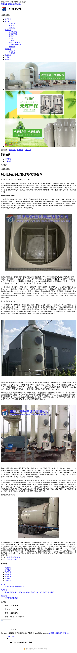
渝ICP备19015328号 (56, 633)
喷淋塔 (11, 36)
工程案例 (8, 55)
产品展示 (8, 30)
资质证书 (12, 25)
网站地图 (4, 4)
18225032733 (9, 637)
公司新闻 (12, 51)
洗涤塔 (11, 40)
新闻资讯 (8, 49)
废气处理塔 (13, 32)
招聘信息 (12, 28)
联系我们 (17, 4)
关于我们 (8, 21)
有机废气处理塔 (14, 42)
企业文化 (12, 23)
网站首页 (8, 19)
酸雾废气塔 (13, 34)
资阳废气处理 (12, 559)
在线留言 (11, 4)
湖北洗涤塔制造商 (13, 557)
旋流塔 (11, 38)
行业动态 (12, 53)
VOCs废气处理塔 (15, 44)
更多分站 (66, 633)
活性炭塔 (12, 47)
